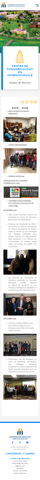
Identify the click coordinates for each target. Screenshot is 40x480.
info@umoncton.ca (20, 466)
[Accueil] (13, 5)
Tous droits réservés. (20, 449)
